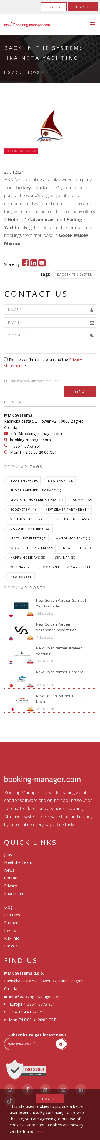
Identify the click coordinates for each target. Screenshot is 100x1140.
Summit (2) (82, 500)
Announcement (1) (73, 538)
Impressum (14, 893)
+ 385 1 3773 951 (25, 446)
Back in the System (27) (31, 548)
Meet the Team (18, 862)
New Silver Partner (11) (67, 509)
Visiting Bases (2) (26, 519)
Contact (11, 878)
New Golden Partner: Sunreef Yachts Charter (61, 603)
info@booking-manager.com (36, 433)
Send (79, 391)
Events (10, 930)
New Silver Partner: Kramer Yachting (59, 650)
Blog (8, 907)
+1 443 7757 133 (33, 1012)
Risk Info (12, 938)
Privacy (10, 885)
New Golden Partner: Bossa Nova (59, 698)
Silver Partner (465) (70, 519)
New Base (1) (21, 576)
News (33, 72)
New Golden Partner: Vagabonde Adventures (56, 627)
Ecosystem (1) (23, 509)
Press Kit (12, 946)
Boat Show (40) (24, 480)
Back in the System (75, 274)
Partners (11, 922)
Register (83, 6)
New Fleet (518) (77, 548)
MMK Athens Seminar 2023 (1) (36, 500)
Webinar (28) (21, 567)
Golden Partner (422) (30, 528)
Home (11, 72)
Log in (53, 6)
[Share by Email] (42, 264)
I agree (50, 1098)
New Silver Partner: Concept (59, 671)
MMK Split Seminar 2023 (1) (67, 567)
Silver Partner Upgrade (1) (35, 490)
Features (12, 914)
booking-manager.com (30, 439)
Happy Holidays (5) (27, 557)
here (38, 1131)
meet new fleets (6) (28, 538)
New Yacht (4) (60, 480)
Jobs (8, 854)
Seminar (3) (65, 557)
